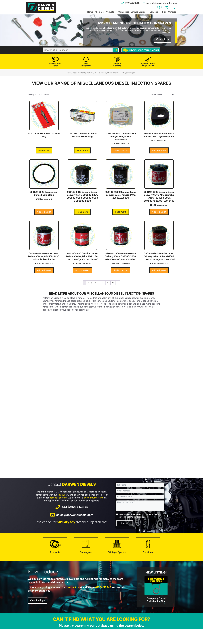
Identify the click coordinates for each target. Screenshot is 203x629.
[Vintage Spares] (117, 547)
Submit (124, 523)
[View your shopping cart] (166, 6)
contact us (73, 587)
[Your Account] (159, 7)
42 (108, 282)
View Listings (37, 600)
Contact (172, 12)
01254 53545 (132, 3)
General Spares (100, 73)
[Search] (115, 50)
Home (90, 12)
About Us (99, 12)
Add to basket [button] (121, 150)
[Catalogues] (86, 547)
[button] (173, 6)
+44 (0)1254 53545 (74, 507)
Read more (43, 150)
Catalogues (123, 12)
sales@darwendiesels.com (161, 3)
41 (103, 282)
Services (154, 12)
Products (109, 12)
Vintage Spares (138, 12)
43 (113, 282)
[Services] (148, 547)
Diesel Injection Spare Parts (82, 73)
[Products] (55, 547)
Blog (164, 12)
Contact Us (162, 39)
